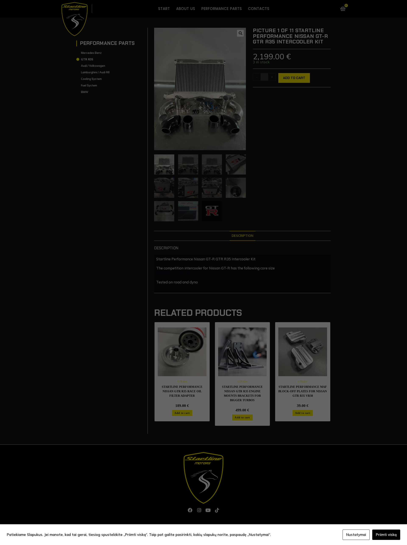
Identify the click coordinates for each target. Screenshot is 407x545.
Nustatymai (356, 534)
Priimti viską (386, 534)
